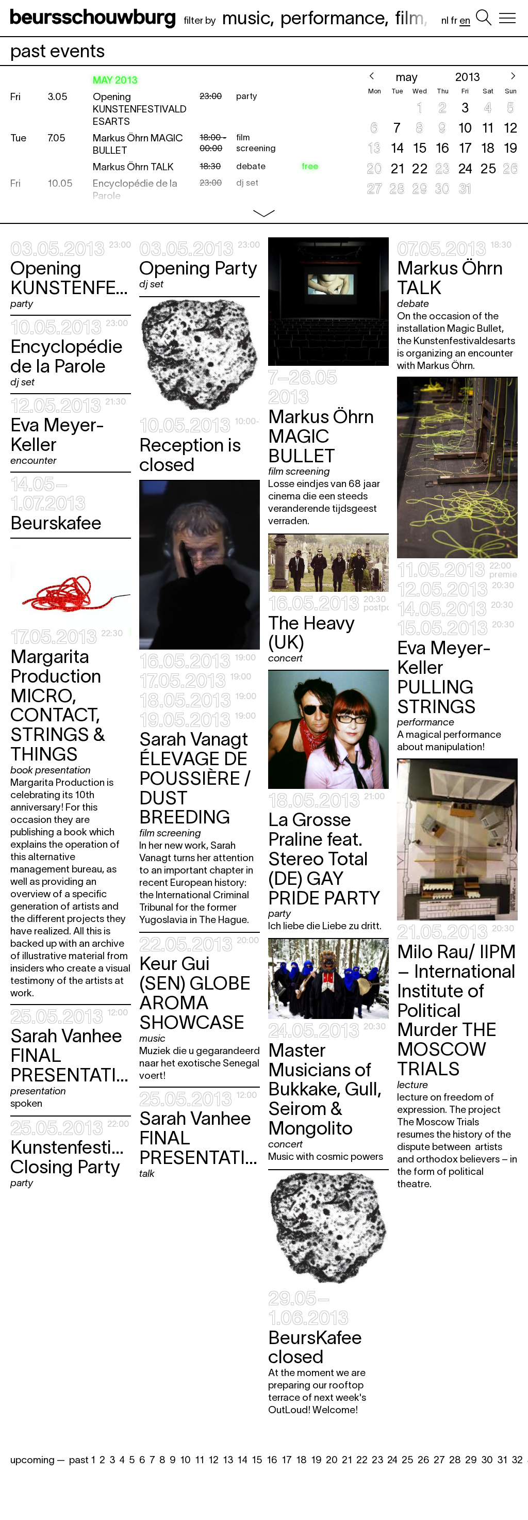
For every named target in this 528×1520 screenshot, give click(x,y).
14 (242, 1459)
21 (347, 1459)
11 (199, 1459)
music (246, 17)
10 (185, 1459)
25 (408, 1459)
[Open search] (483, 18)
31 (502, 1459)
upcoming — (37, 1459)
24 (392, 1459)
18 (301, 1459)
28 (455, 1459)
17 (287, 1459)
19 (316, 1459)
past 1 (82, 1459)
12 (213, 1459)
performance (332, 17)
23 (377, 1459)
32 (517, 1459)
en (464, 20)
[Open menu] (507, 18)
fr (454, 20)
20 (332, 1459)
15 (257, 1459)
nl (445, 20)
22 (362, 1459)
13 (228, 1459)
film (409, 17)
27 (439, 1459)
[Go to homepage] (94, 18)
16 (272, 1459)
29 (471, 1459)
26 (424, 1459)
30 (487, 1459)
